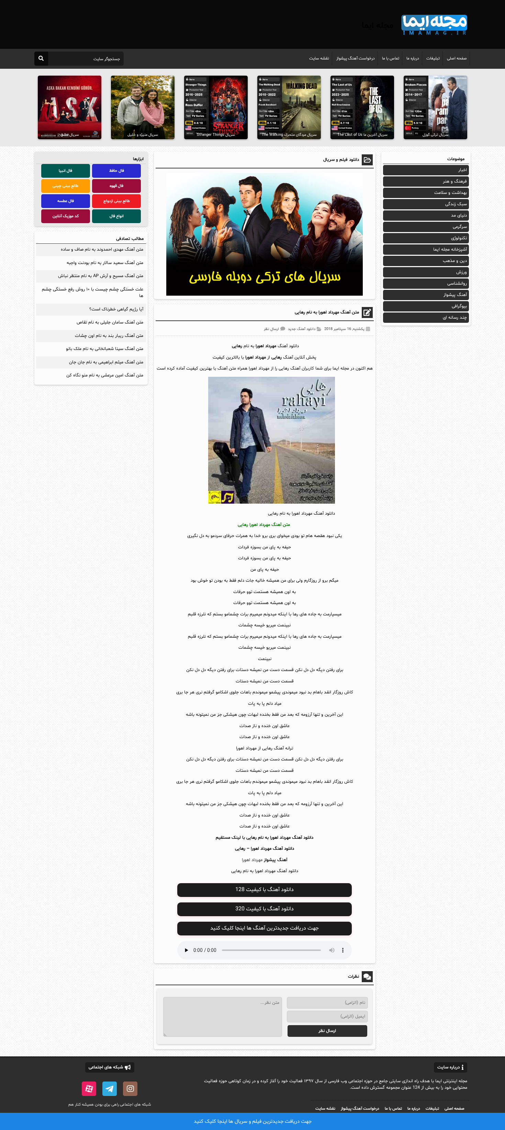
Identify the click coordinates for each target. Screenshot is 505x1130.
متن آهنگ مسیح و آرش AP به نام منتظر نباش (100, 276)
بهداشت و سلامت (450, 193)
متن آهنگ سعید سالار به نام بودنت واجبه (105, 263)
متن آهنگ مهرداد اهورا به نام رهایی (327, 312)
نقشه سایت (319, 58)
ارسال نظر (271, 329)
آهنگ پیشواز (275, 860)
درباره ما (412, 58)
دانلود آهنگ (283, 849)
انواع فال (117, 216)
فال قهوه (116, 186)
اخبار (462, 170)
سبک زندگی (456, 204)
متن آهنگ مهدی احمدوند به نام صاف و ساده (102, 249)
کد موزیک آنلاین (66, 216)
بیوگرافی (459, 306)
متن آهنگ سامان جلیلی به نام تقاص (110, 322)
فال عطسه (65, 201)
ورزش (461, 272)
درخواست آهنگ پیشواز (355, 58)
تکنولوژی (459, 238)
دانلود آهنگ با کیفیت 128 (264, 889)
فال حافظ (116, 171)
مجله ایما (377, 26)
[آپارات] (89, 1089)
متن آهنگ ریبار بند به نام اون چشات (109, 336)
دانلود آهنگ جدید (301, 329)
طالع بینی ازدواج (116, 201)
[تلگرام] (109, 1089)
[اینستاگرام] (130, 1089)
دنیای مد (459, 215)
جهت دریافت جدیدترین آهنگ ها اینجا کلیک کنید (264, 928)
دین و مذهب (455, 261)
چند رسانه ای (455, 318)
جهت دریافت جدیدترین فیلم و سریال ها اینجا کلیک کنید (253, 1121)
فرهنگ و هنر (455, 181)
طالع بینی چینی (65, 186)
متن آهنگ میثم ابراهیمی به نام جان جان (106, 362)
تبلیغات (433, 58)
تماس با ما (390, 58)
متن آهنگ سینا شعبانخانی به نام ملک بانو (104, 349)
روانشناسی (457, 284)
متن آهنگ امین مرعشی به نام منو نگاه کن (104, 375)
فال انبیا (65, 171)
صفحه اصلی (457, 58)
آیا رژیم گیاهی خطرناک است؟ (116, 309)
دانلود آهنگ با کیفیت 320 (264, 909)
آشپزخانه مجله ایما (450, 249)
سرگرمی (460, 227)
